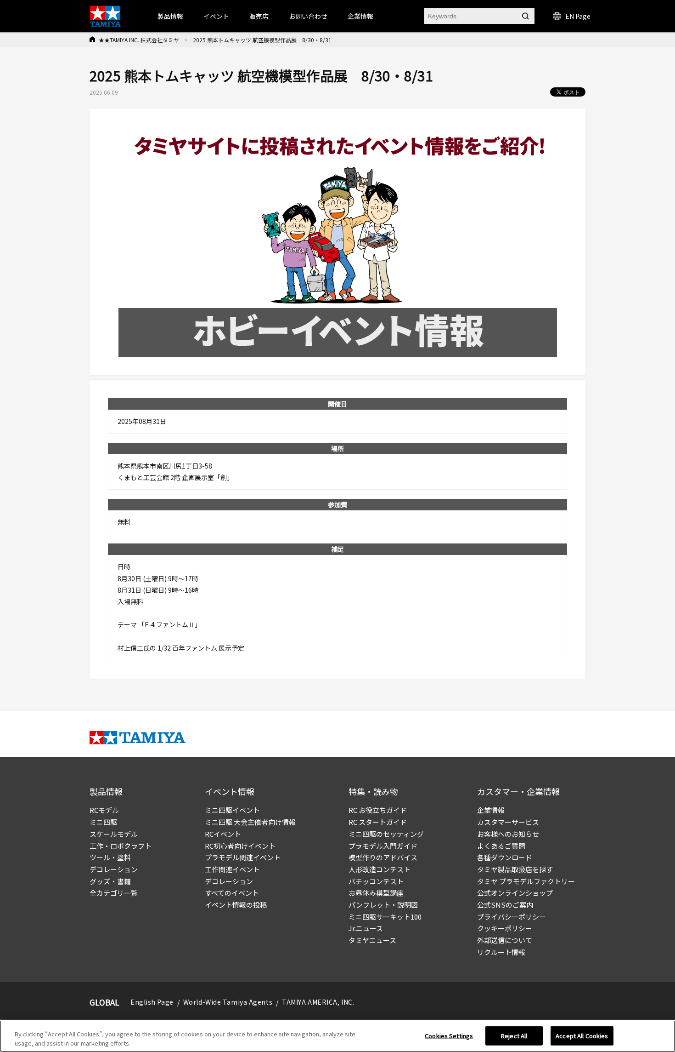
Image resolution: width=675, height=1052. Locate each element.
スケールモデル (114, 834)
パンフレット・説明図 (383, 904)
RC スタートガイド (378, 822)
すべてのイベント (232, 893)
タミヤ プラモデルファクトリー (526, 881)
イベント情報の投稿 (236, 904)
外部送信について (504, 940)
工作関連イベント (232, 869)
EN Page (578, 16)
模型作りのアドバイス (383, 857)
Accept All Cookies (582, 1035)
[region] (337, 1036)
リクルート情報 (501, 952)
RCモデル (104, 810)
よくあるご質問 (501, 846)
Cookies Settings (449, 1035)
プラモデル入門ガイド (383, 846)
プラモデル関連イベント (243, 857)
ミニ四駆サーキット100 (385, 916)
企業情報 (491, 810)
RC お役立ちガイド (378, 810)
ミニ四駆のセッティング (386, 834)
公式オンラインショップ (515, 893)
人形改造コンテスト (380, 869)
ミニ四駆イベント (232, 810)
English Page (152, 1001)
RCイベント (223, 834)
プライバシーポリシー (511, 916)
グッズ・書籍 (110, 881)
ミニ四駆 (103, 822)
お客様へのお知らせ (508, 834)
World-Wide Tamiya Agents (227, 1001)
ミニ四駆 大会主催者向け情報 (250, 822)
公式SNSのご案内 (505, 904)
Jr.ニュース (366, 928)
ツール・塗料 (110, 857)
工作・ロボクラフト (121, 846)
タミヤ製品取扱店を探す (515, 869)
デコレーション (114, 869)
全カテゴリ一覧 (114, 893)
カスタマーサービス (508, 822)
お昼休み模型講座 (376, 893)
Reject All (514, 1035)
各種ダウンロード (504, 857)
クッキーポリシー (504, 928)
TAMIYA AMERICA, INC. (318, 1001)
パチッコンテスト (376, 881)
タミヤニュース (372, 940)
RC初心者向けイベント (240, 846)
